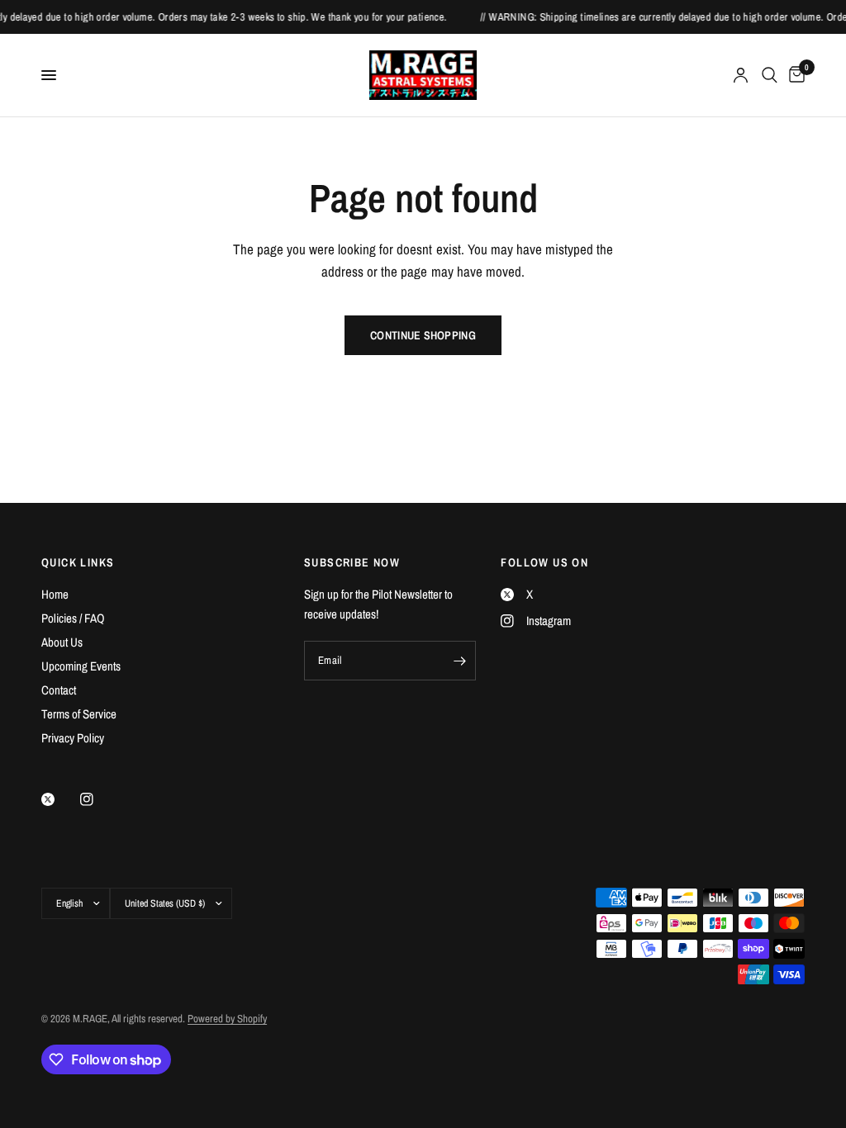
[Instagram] (98, 799)
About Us (62, 642)
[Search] (769, 75)
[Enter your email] (459, 660)
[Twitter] (59, 799)
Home (55, 594)
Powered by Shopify (227, 1019)
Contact (58, 690)
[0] (794, 75)
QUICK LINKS (77, 562)
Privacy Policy (72, 737)
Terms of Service (78, 714)
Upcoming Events (81, 666)
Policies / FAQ (73, 618)
